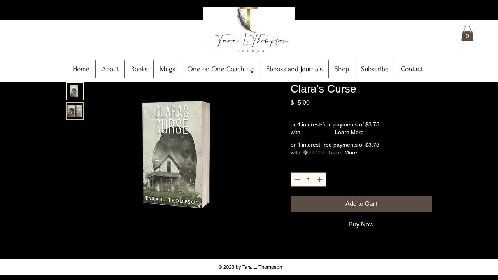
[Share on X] (340, 249)
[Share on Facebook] (295, 249)
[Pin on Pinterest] (310, 249)
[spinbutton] (309, 179)
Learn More (349, 132)
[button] (467, 33)
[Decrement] (297, 179)
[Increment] (320, 179)
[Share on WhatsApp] (325, 249)
